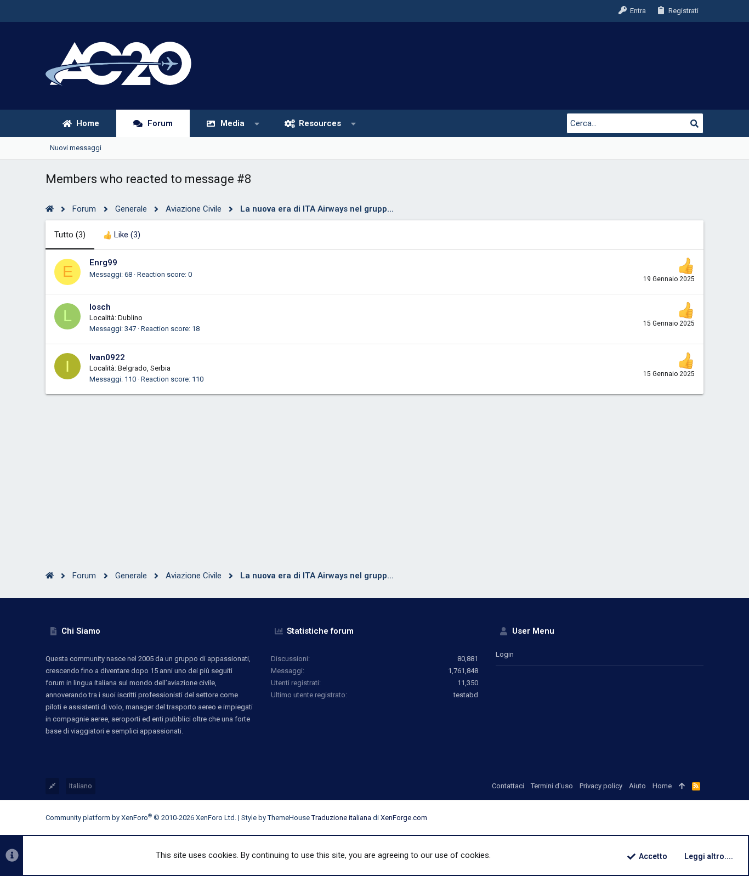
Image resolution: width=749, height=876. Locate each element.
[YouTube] (698, 817)
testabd (465, 695)
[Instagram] (649, 817)
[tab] (121, 234)
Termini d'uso (552, 786)
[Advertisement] (374, 471)
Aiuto (637, 786)
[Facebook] (633, 817)
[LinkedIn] (666, 817)
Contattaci (508, 786)
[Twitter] (682, 817)
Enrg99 (103, 263)
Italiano (80, 786)
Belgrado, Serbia (144, 368)
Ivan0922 (107, 357)
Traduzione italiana (341, 818)
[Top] (682, 786)
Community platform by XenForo (141, 818)
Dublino (130, 318)
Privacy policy (601, 786)
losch (100, 307)
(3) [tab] (70, 235)
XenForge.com (404, 818)
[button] (257, 124)
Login (505, 654)
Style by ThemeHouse (275, 818)
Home (662, 786)
